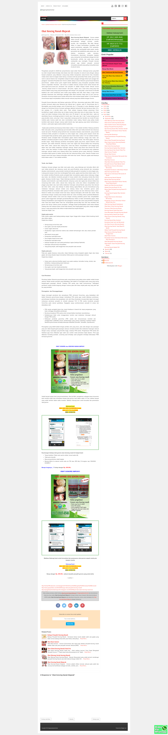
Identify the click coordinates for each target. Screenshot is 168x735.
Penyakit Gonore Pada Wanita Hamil (115, 164)
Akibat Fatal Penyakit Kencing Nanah (115, 230)
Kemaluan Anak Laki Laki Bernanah (114, 222)
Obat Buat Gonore (53, 642)
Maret (106, 251)
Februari (107, 253)
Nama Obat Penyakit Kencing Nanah (115, 140)
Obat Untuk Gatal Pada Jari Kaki (112, 95)
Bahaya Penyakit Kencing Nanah (58, 635)
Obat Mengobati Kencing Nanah (113, 241)
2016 (105, 114)
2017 (105, 112)
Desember (108, 116)
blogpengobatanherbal (83, 593)
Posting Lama (96, 719)
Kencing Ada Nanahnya (111, 134)
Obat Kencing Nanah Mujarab (69, 593)
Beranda (71, 719)
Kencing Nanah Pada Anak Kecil (113, 210)
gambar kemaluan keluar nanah (73, 34)
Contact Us (49, 6)
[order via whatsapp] (160, 733)
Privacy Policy (57, 6)
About (42, 6)
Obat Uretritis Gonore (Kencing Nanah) (115, 124)
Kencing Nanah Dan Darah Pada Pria (115, 150)
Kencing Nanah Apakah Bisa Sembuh (115, 148)
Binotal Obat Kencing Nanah (112, 179)
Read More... (84, 638)
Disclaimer (65, 6)
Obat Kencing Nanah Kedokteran (114, 204)
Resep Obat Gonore (108, 91)
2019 (105, 108)
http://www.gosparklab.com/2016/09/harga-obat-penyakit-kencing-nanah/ (62, 587)
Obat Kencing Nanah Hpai (112, 171)
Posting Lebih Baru (45, 719)
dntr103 (107, 260)
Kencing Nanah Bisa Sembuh (113, 220)
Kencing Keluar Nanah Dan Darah (114, 214)
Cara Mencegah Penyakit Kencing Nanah (116, 212)
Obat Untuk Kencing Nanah (112, 146)
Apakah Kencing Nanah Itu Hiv (113, 187)
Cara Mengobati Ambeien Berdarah (112, 98)
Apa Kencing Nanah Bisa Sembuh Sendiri (116, 128)
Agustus (107, 249)
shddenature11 (109, 262)
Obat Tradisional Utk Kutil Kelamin (112, 72)
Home (44, 18)
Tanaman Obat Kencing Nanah (113, 208)
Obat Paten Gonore (110, 235)
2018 (105, 110)
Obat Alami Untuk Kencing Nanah (114, 206)
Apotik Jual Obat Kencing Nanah (113, 185)
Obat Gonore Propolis (111, 152)
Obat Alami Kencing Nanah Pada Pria (59, 648)
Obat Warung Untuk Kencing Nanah (59, 655)
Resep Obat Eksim (107, 69)
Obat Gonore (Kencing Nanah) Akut (114, 122)
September (108, 118)
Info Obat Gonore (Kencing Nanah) (114, 224)
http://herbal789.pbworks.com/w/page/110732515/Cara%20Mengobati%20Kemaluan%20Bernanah (69, 585)
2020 (105, 106)
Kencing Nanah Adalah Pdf (112, 247)
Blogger (120, 265)
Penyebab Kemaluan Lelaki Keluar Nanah (116, 169)
